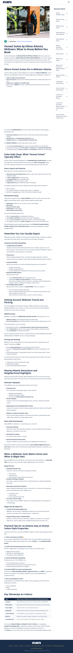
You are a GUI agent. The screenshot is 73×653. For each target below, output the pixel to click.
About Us (11, 645)
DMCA (43, 645)
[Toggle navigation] (68, 2)
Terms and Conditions (36, 645)
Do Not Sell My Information (36, 648)
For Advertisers (49, 645)
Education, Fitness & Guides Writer (24, 41)
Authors (21, 645)
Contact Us (16, 645)
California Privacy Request (58, 645)
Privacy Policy (27, 645)
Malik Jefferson (13, 41)
